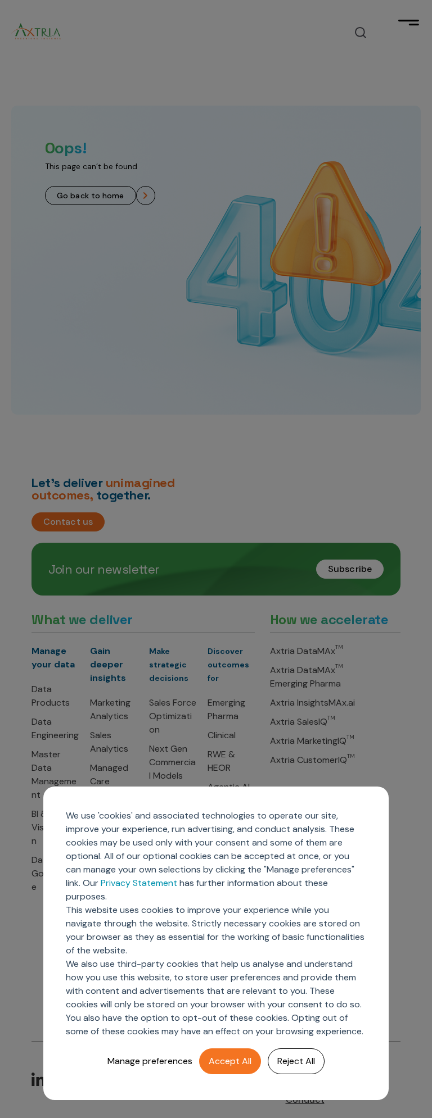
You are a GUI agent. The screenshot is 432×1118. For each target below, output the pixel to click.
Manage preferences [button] (149, 1061)
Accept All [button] (230, 1061)
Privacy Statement (139, 883)
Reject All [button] (296, 1061)
